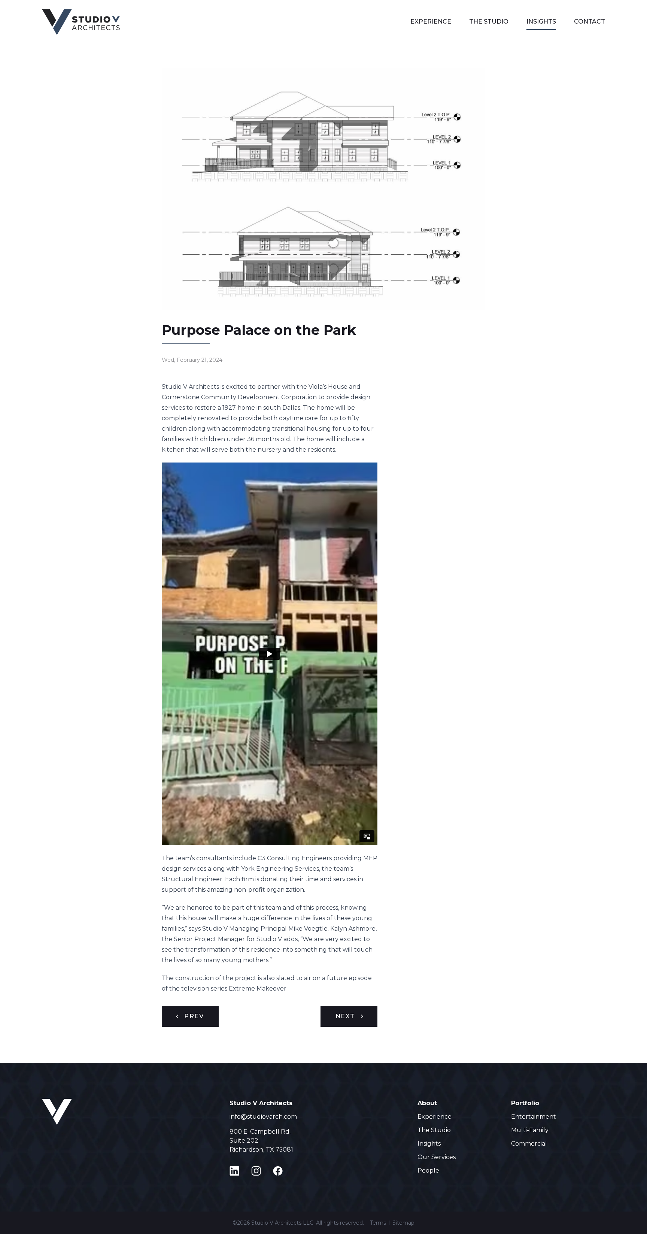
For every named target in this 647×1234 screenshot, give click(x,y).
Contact (589, 21)
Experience (430, 21)
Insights (541, 21)
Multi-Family (530, 1130)
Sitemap (403, 1222)
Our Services (436, 1157)
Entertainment (533, 1116)
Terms (378, 1222)
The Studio (488, 21)
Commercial (529, 1143)
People (428, 1170)
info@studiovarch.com (263, 1116)
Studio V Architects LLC (282, 1222)
